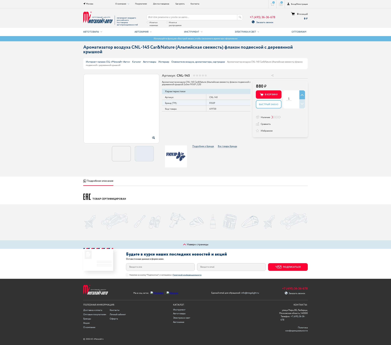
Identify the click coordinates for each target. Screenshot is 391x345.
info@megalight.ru (250, 293)
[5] (206, 75)
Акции (86, 323)
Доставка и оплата (92, 310)
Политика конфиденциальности (296, 329)
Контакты (195, 3)
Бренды (87, 318)
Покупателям (141, 3)
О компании (89, 327)
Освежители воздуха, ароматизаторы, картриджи (198, 62)
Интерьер (163, 62)
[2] (197, 75)
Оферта (114, 318)
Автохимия (141, 31)
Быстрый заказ (268, 104)
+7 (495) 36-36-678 (262, 17)
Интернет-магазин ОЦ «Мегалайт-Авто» (108, 62)
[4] (203, 75)
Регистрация (302, 4)
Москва (89, 3)
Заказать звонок (264, 22)
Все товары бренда (227, 146)
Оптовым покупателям (94, 314)
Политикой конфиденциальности (187, 275)
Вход (293, 4)
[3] (200, 75)
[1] (194, 75)
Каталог (136, 62)
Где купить (180, 3)
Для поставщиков (161, 3)
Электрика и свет (245, 31)
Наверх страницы (197, 245)
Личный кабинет (118, 314)
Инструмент (191, 31)
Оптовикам (299, 31)
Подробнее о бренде (203, 146)
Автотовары (91, 31)
